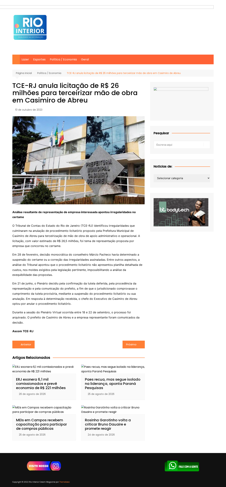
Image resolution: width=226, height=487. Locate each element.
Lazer (25, 59)
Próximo (131, 344)
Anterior (26, 344)
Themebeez (64, 482)
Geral (85, 59)
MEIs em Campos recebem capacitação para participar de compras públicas (41, 424)
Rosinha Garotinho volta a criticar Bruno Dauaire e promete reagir (108, 424)
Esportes (39, 59)
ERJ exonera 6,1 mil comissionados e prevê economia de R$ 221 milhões (41, 383)
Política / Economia (63, 59)
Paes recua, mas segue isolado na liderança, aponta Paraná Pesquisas (112, 383)
